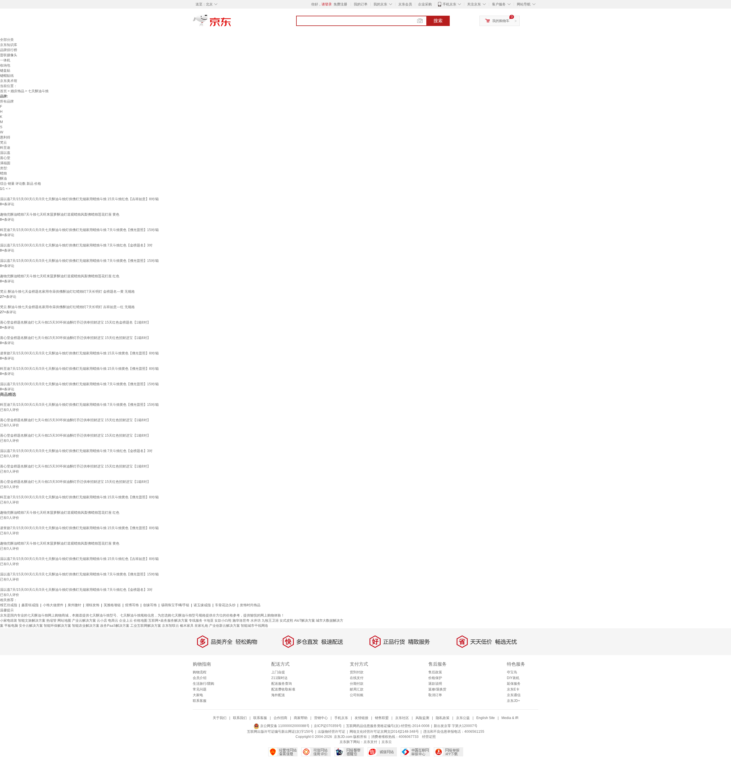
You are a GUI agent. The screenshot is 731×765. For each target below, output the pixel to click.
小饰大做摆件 (53, 605)
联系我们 (240, 718)
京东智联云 (170, 626)
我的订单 (360, 4)
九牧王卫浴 (270, 621)
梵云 (3, 142)
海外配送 (278, 695)
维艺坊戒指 (8, 605)
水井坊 (255, 621)
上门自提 (278, 672)
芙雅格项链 (112, 605)
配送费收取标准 (283, 689)
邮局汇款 (357, 689)
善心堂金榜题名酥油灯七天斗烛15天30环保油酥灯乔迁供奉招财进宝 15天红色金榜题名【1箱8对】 (75, 322)
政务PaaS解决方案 (114, 626)
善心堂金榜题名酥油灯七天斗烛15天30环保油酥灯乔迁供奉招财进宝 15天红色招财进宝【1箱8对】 (75, 338)
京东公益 (463, 718)
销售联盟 (382, 718)
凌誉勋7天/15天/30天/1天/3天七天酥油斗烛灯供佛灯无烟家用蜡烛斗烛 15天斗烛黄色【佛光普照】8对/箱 (79, 353)
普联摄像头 (8, 55)
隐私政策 (442, 718)
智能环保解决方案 (57, 626)
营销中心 (321, 718)
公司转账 (357, 695)
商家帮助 (301, 718)
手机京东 (449, 4)
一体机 (5, 60)
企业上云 (126, 621)
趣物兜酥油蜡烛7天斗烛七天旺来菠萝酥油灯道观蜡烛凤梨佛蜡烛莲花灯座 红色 (59, 276)
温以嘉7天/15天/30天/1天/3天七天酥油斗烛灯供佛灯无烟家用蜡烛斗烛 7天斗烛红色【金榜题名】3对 (76, 245)
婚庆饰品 (17, 91)
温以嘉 (5, 153)
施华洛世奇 (241, 621)
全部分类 (7, 40)
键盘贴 (5, 71)
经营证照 (429, 737)
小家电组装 (8, 621)
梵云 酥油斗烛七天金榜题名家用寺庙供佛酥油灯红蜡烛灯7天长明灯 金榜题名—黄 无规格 (67, 292)
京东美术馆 (8, 81)
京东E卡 (513, 689)
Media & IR (510, 718)
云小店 (102, 621)
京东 (231, 22)
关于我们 (219, 718)
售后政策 (435, 672)
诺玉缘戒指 (202, 605)
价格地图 (140, 621)
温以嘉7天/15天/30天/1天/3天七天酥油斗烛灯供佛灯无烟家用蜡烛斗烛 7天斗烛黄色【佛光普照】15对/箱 (79, 261)
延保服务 (514, 684)
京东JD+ (513, 701)
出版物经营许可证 (331, 732)
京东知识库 (8, 45)
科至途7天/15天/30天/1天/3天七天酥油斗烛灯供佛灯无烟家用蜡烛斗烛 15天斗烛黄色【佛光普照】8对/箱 (79, 369)
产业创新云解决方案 (224, 626)
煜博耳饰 (132, 605)
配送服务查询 (281, 684)
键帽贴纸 (7, 76)
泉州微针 (74, 605)
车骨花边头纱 (225, 605)
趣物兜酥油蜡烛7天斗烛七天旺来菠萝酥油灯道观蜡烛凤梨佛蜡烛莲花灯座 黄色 (59, 214)
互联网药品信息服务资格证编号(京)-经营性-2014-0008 (387, 726)
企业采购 (425, 4)
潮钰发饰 (92, 605)
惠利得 (5, 137)
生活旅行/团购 (203, 684)
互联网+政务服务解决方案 (168, 621)
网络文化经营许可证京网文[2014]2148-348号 (384, 732)
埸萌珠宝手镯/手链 (175, 605)
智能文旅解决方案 (31, 621)
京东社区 (402, 718)
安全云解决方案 (31, 626)
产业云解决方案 (84, 621)
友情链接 (361, 718)
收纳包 (5, 65)
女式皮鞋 (286, 621)
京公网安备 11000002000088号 (284, 726)
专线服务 (195, 621)
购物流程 (199, 672)
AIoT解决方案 (304, 621)
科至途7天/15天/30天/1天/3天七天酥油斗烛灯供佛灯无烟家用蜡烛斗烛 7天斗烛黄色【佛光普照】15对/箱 (79, 230)
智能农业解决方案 (85, 626)
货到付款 (357, 672)
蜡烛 (3, 173)
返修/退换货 (437, 689)
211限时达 (279, 678)
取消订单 (435, 695)
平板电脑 (11, 626)
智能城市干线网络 (254, 626)
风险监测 (422, 718)
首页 (3, 91)
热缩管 (51, 621)
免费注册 (340, 4)
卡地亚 (208, 621)
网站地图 (64, 621)
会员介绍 (199, 678)
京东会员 (405, 4)
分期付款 (357, 684)
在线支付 (357, 678)
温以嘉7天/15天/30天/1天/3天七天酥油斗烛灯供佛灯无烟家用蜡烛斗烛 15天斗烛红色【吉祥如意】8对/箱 (79, 199)
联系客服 (199, 701)
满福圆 (5, 163)
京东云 (386, 742)
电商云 (113, 621)
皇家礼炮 (201, 626)
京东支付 (370, 742)
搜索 (438, 20)
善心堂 (5, 158)
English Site (485, 718)
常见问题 (199, 689)
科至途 (5, 148)
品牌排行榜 (8, 50)
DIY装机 (513, 678)
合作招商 (280, 718)
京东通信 (514, 695)
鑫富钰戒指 (30, 605)
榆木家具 (187, 626)
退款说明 (435, 684)
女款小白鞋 (223, 621)
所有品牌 (7, 101)
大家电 (198, 695)
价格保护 (435, 678)
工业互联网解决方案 (145, 626)
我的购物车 (500, 21)
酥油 (3, 178)
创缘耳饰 (150, 605)
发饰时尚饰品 (250, 605)
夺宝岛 (512, 672)
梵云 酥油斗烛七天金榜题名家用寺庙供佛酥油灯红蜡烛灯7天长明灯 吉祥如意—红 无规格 (67, 307)
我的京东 (380, 4)
